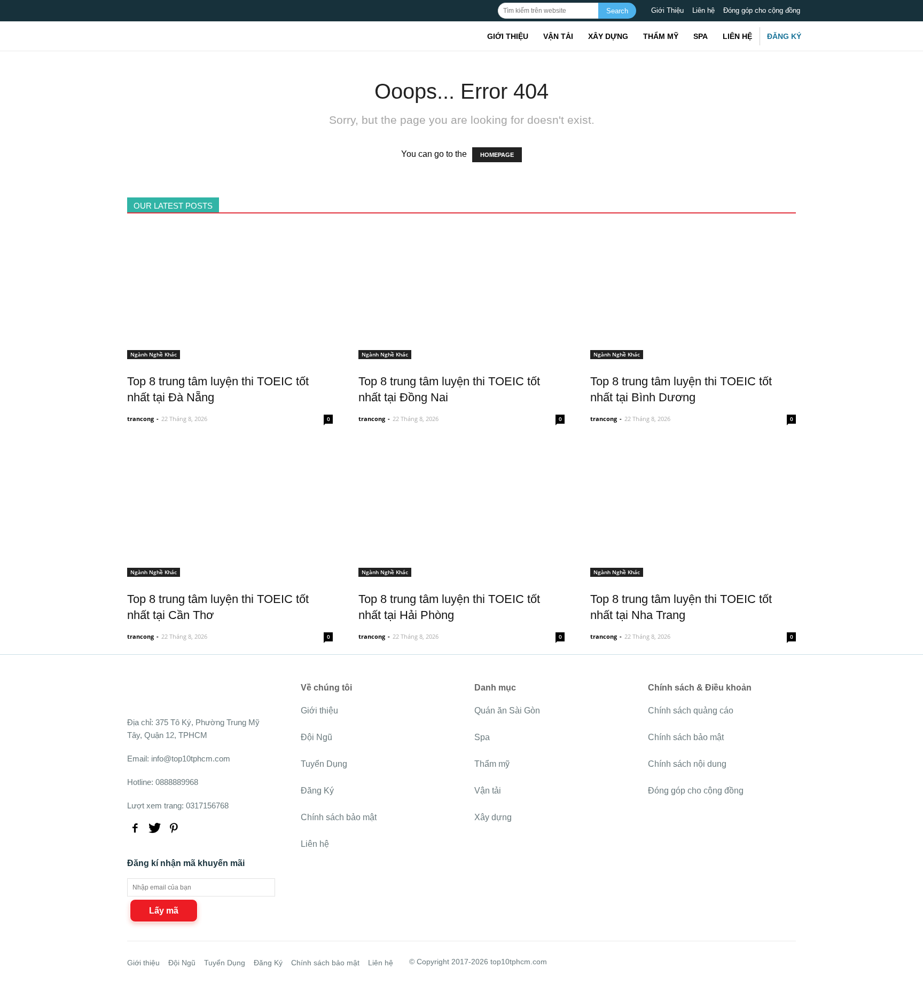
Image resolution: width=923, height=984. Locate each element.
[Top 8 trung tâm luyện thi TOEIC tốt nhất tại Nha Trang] (693, 570)
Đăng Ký (784, 36)
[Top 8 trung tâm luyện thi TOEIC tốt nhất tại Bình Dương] (693, 353)
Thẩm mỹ (660, 36)
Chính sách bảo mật (339, 817)
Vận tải (558, 36)
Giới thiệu (507, 36)
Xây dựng (608, 36)
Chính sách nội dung (687, 763)
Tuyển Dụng (324, 763)
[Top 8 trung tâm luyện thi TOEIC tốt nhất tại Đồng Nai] (461, 353)
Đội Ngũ (316, 737)
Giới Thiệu (667, 10)
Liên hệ (703, 10)
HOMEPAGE (497, 155)
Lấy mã (163, 910)
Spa (700, 36)
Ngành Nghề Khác (153, 354)
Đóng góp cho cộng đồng (761, 10)
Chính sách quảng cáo (690, 710)
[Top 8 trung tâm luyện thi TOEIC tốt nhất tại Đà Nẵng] (230, 353)
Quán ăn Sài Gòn (507, 710)
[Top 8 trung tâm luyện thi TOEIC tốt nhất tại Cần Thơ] (230, 570)
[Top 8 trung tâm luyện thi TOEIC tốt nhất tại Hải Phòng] (461, 570)
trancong (140, 419)
